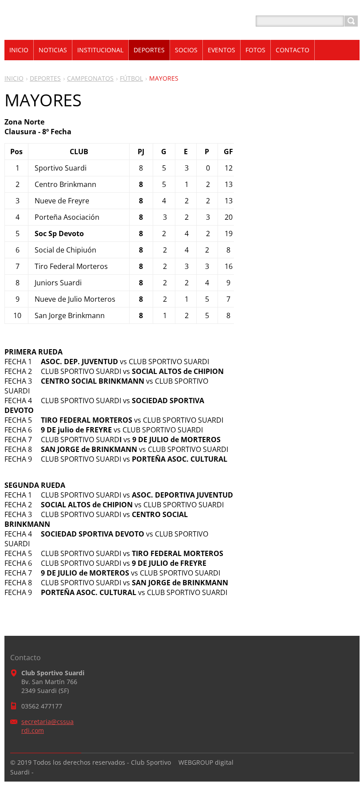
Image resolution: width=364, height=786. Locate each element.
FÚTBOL (131, 78)
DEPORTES (45, 78)
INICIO (14, 78)
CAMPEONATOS (90, 78)
